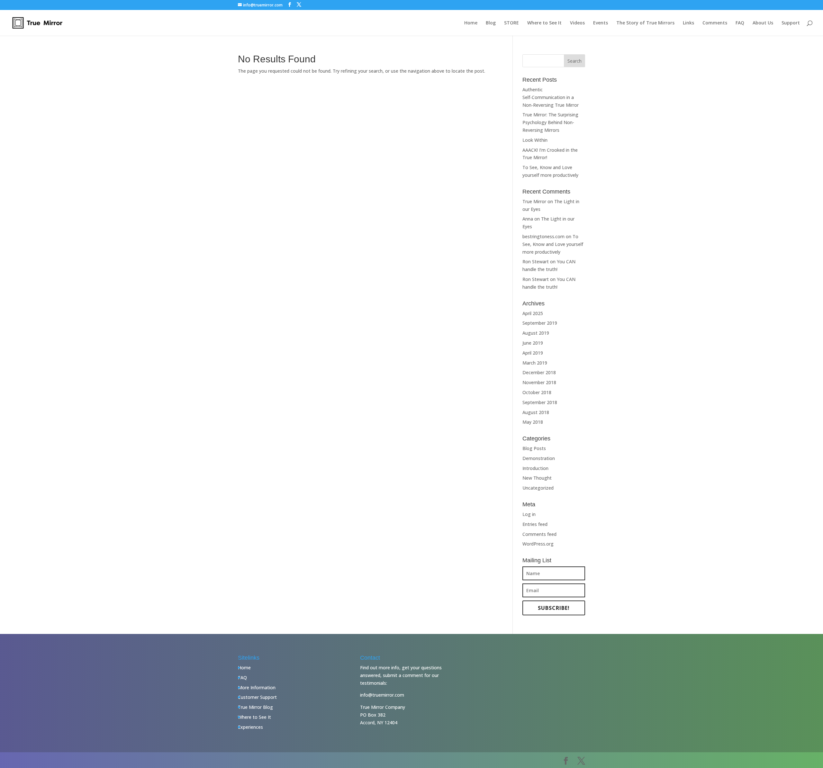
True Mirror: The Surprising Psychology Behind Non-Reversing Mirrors (550, 122)
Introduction (535, 468)
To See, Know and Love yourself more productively (552, 244)
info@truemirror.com (382, 695)
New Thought (537, 478)
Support (791, 23)
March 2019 (534, 363)
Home (470, 23)
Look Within (534, 140)
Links (688, 23)
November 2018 (539, 382)
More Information (257, 687)
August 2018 (535, 412)
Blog (491, 23)
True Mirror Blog (255, 707)
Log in (529, 514)
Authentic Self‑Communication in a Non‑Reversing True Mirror (550, 97)
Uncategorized (538, 488)
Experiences (250, 727)
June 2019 (532, 343)
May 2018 (532, 422)
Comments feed (539, 534)
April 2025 (532, 313)
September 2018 (539, 402)
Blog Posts (534, 448)
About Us (763, 23)
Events (600, 23)
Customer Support (257, 697)
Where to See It (544, 23)
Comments (714, 23)
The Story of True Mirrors (645, 23)
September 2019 (539, 323)
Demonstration (538, 458)
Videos (577, 23)
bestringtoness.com (543, 236)
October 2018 (536, 392)
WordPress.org (538, 544)
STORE (511, 23)
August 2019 (535, 333)
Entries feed (534, 524)
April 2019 (532, 353)
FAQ (740, 23)
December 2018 (539, 372)
